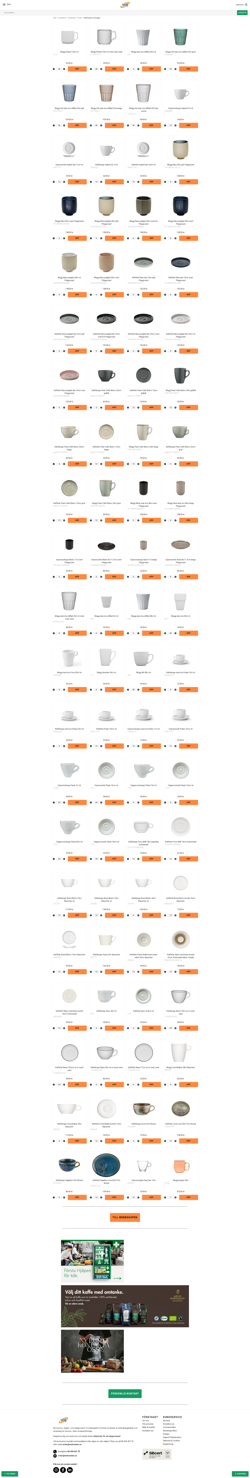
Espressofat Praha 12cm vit (181, 729)
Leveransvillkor (169, 1427)
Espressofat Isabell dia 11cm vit (69, 164)
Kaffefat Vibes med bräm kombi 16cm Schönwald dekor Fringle (180, 956)
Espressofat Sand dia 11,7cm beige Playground (181, 561)
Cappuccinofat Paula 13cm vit (180, 785)
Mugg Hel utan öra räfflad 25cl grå (69, 108)
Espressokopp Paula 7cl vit (69, 785)
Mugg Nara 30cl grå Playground (180, 164)
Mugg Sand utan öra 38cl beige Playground (180, 505)
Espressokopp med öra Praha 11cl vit (144, 729)
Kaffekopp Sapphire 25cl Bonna (69, 1180)
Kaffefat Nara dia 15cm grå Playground (143, 279)
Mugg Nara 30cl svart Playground (69, 221)
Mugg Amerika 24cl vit (106, 672)
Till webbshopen (125, 1217)
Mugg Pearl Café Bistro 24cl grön (106, 503)
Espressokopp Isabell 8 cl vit (180, 108)
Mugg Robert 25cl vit (69, 51)
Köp (77, 69)
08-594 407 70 (67, 1451)
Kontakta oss (148, 1430)
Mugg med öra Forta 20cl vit (69, 672)
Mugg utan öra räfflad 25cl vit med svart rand (69, 617)
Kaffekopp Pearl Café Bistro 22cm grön (180, 448)
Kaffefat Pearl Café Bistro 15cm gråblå (143, 392)
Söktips (166, 1434)
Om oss (145, 1420)
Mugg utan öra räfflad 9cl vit (106, 616)
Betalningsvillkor (170, 1430)
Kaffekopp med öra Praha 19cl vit (180, 672)
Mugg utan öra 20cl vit (180, 616)
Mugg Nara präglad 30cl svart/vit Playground (143, 222)
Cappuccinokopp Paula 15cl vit (143, 785)
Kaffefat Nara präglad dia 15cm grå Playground (69, 335)
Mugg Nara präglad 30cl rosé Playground (106, 279)
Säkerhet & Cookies (171, 1440)
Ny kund (166, 1420)
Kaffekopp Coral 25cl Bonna (144, 1123)
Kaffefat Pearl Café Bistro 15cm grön (69, 503)
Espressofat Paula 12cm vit (106, 785)
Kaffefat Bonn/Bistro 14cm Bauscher (69, 954)
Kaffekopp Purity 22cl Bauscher (106, 954)
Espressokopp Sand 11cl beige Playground (143, 561)
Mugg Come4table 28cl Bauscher (180, 1067)
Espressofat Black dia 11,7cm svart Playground (106, 561)
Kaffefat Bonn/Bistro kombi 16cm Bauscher (180, 899)
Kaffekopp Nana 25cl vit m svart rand (106, 1067)
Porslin (79, 18)
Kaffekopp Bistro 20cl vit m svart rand (181, 1012)
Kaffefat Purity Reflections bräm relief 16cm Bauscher (143, 956)
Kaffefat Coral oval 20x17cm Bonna (180, 1123)
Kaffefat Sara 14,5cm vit (143, 1011)
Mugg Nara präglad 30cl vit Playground (69, 279)
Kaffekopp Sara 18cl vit (106, 1011)
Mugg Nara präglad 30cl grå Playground (106, 222)
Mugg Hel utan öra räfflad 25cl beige (106, 108)
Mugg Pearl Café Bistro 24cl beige (143, 446)
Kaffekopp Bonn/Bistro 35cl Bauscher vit (106, 899)
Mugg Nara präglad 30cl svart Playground (180, 222)
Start (54, 18)
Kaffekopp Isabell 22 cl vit (106, 164)
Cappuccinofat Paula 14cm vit (106, 841)
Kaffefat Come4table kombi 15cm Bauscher (106, 1125)
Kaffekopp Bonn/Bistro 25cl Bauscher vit (69, 899)
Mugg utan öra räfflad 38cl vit (143, 616)
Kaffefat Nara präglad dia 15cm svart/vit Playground (106, 335)
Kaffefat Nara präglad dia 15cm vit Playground (180, 335)
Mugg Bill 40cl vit (143, 672)
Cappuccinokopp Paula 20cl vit (69, 841)
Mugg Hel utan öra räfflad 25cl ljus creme (143, 110)
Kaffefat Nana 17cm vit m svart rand (143, 1067)
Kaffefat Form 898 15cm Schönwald (180, 841)
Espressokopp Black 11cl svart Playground (69, 561)
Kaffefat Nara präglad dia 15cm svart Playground (143, 335)
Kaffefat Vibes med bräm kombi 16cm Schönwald (69, 1012)
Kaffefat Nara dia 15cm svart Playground (180, 279)
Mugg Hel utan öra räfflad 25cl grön (181, 51)
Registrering (168, 1444)
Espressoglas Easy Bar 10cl (143, 1180)
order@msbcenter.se (71, 1444)
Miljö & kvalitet (148, 1427)
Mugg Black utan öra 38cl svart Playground (143, 505)
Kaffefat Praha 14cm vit (106, 729)
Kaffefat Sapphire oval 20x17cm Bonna (106, 1182)
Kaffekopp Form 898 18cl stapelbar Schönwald (143, 843)
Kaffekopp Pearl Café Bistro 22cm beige (69, 448)
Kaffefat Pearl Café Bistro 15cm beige (106, 448)
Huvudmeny (62, 18)
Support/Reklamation (172, 1437)
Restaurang (71, 18)
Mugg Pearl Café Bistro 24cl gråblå (181, 390)
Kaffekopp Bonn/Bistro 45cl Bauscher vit (144, 899)
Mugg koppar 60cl (180, 1180)
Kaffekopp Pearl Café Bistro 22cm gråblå (106, 392)
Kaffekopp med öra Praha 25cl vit (69, 729)
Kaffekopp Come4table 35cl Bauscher (69, 1125)
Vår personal (147, 1424)
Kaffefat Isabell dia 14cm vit (144, 164)
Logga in (242, 13)
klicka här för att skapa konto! (107, 1436)
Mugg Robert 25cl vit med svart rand (106, 51)
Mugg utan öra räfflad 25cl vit (143, 51)
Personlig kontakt (125, 1394)
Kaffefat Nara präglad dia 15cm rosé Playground (69, 392)
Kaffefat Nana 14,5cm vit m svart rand (69, 1069)
